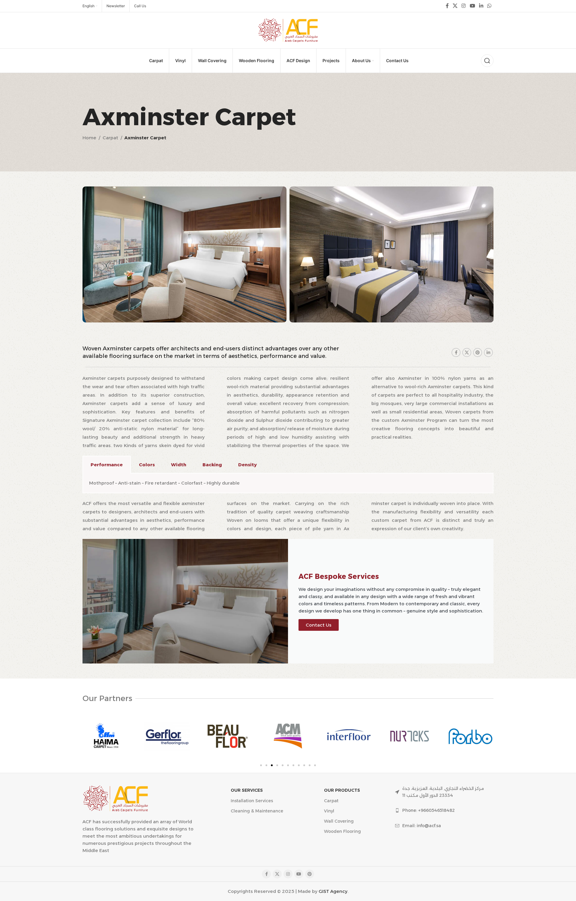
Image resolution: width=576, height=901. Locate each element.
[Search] (487, 61)
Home (89, 138)
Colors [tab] (147, 464)
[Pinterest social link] (477, 352)
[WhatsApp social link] (489, 6)
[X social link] (455, 6)
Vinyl (329, 811)
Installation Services (252, 800)
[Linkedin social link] (481, 6)
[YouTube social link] (472, 6)
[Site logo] (288, 30)
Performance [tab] (107, 464)
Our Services (247, 790)
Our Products (342, 790)
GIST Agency (333, 891)
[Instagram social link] (464, 6)
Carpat (110, 138)
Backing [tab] (212, 464)
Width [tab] (178, 464)
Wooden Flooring (342, 831)
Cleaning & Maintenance (257, 811)
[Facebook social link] (447, 6)
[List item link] (444, 810)
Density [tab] (247, 464)
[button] (261, 765)
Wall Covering (339, 821)
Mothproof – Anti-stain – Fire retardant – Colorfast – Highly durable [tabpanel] (164, 483)
